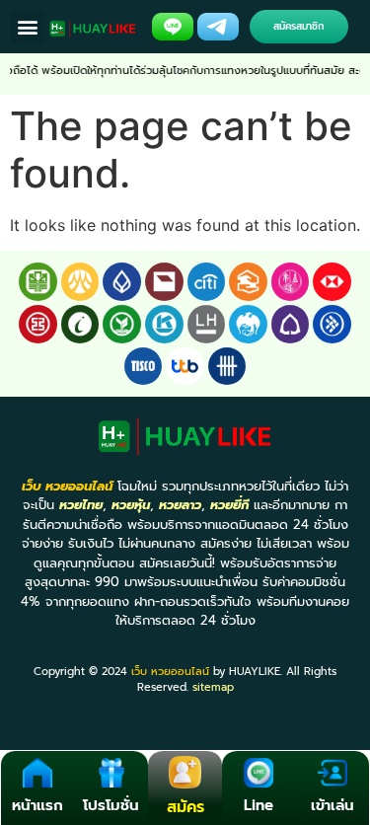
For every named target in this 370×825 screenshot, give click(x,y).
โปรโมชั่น (111, 805)
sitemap (213, 687)
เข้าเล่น (332, 805)
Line (258, 805)
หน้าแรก (37, 805)
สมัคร (185, 807)
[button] (27, 27)
